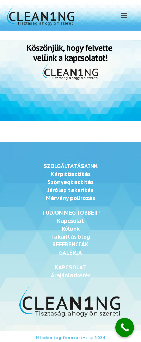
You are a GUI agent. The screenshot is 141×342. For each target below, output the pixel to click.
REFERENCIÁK (70, 244)
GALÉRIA (70, 252)
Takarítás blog (70, 236)
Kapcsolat (70, 220)
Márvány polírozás (70, 197)
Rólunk (71, 228)
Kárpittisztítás (71, 173)
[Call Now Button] (124, 327)
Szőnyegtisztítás (70, 182)
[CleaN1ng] (39, 15)
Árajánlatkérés (71, 275)
